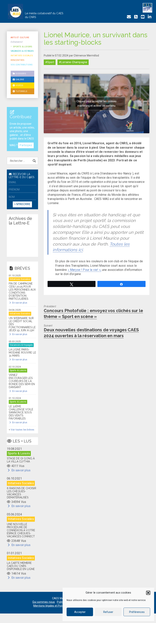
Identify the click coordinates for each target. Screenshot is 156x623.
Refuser (108, 612)
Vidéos (19, 85)
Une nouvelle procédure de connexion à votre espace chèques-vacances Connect (21, 530)
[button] (148, 593)
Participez (26, 145)
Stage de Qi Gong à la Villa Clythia (21, 460)
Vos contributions (22, 64)
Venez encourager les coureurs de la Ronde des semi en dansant (22, 381)
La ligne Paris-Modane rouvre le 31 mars (22, 352)
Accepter (80, 612)
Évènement (17, 42)
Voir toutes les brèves (22, 429)
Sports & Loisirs (22, 46)
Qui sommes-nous (43, 601)
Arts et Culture (20, 37)
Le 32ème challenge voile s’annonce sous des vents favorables (21, 412)
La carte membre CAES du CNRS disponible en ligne (21, 566)
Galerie (19, 79)
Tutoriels (21, 91)
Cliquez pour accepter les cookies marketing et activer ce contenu (96, 103)
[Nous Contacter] (129, 17)
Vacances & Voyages (22, 51)
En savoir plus (19, 302)
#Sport (49, 62)
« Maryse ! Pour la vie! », (84, 270)
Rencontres (18, 60)
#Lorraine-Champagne (73, 62)
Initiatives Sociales (22, 55)
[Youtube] (142, 17)
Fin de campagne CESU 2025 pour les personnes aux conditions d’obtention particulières (22, 291)
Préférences (137, 612)
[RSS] (135, 17)
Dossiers (20, 73)
